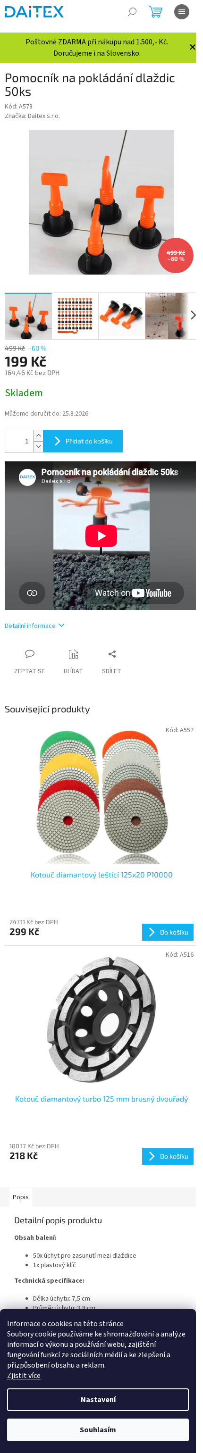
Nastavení (98, 1400)
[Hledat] (132, 11)
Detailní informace (30, 626)
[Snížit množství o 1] (38, 446)
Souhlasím (98, 1430)
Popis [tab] (21, 1197)
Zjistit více (24, 1375)
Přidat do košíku (89, 441)
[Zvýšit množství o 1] (38, 435)
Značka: (32, 116)
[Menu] (181, 11)
